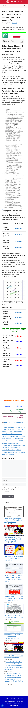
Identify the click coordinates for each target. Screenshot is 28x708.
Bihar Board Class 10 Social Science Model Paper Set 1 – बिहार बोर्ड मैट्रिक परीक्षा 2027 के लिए (13, 656)
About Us (7, 698)
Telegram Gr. (20, 406)
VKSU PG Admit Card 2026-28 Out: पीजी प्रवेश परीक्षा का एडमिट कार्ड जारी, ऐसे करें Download (13, 520)
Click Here (18, 323)
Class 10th (16, 422)
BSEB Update (8, 422)
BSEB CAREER (16, 2)
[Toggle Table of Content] (21, 41)
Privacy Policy (20, 701)
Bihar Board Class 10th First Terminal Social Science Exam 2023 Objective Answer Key (13, 429)
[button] (24, 6)
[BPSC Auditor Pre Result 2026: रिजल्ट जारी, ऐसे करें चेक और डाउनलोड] (14, 609)
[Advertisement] (14, 384)
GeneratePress (14, 705)
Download (18, 228)
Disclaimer (20, 698)
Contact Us (13, 698)
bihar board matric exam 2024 (16, 436)
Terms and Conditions (9, 701)
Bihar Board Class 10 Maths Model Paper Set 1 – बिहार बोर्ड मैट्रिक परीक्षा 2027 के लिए (12, 539)
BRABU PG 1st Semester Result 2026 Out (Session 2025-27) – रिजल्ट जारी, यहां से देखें (13, 558)
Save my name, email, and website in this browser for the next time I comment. (14, 489)
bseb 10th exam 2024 (8, 438)
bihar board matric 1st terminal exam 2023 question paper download (12, 434)
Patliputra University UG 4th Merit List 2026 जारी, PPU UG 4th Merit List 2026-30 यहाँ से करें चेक (13, 598)
